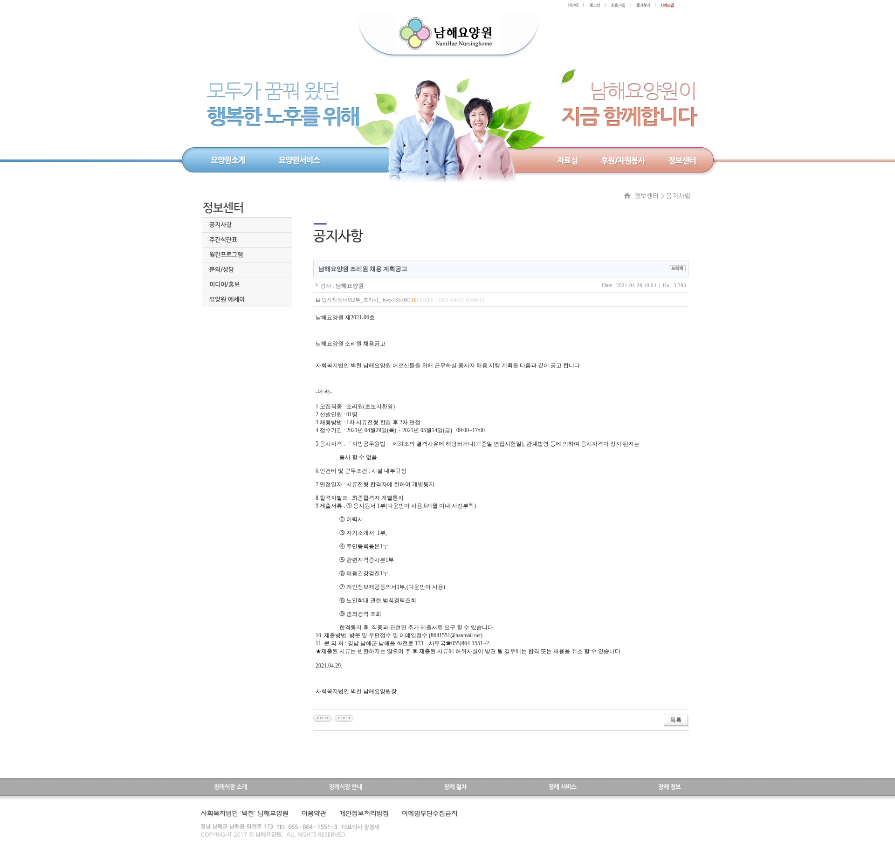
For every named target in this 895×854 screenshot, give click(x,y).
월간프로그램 (226, 255)
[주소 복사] (677, 268)
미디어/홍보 (224, 285)
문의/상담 (221, 270)
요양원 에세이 (227, 299)
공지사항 (220, 225)
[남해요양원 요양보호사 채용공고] (322, 718)
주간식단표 (223, 240)
